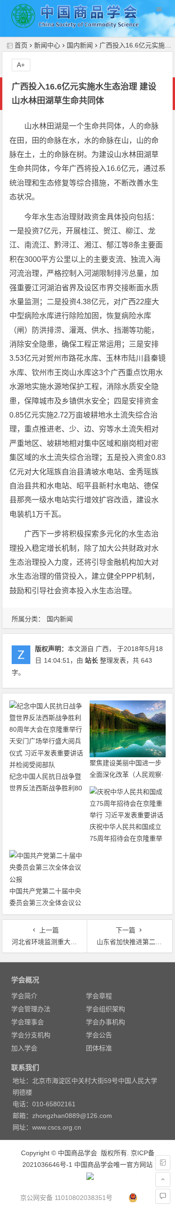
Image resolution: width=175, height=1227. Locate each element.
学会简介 (24, 996)
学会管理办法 (30, 1009)
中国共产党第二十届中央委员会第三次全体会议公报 (45, 902)
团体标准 (99, 1048)
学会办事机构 (105, 1022)
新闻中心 (47, 45)
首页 (21, 45)
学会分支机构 (30, 1035)
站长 (91, 660)
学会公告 (99, 1035)
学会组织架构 (105, 1009)
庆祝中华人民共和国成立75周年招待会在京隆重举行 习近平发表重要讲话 (126, 838)
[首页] (162, 1162)
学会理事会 (27, 1022)
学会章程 (99, 996)
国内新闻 (80, 45)
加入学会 (24, 1048)
